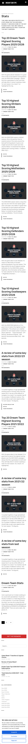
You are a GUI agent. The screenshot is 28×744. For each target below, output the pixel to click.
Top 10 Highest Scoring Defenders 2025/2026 (13, 231)
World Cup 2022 (6, 705)
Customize (14, 736)
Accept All (14, 732)
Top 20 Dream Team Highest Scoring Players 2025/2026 (13, 41)
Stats (5, 89)
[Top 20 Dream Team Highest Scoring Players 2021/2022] (14, 436)
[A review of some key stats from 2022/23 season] (14, 371)
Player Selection (8, 404)
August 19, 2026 (6, 670)
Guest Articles (5, 692)
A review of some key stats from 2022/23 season (14, 356)
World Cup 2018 (5, 703)
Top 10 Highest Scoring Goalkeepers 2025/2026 (14, 292)
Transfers (4, 701)
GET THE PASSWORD (14, 636)
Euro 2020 (4, 688)
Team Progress (7, 91)
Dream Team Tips (8, 49)
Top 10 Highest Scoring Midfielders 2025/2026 (13, 168)
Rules (3, 696)
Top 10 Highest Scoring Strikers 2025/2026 (11, 104)
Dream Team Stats (12, 583)
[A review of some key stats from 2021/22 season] (14, 496)
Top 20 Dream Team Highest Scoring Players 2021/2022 (13, 421)
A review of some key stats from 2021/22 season (14, 481)
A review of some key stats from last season (14, 544)
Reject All (14, 740)
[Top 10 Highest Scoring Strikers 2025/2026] (14, 119)
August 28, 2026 (6, 659)
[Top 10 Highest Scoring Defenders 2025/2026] (14, 242)
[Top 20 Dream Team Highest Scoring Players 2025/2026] (14, 56)
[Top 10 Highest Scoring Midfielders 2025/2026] (14, 183)
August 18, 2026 (6, 676)
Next (10, 622)
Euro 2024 (4, 690)
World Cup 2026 (6, 707)
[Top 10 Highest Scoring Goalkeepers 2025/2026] (14, 307)
